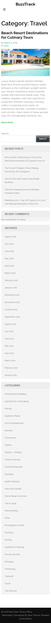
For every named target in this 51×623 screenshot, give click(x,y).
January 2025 (11, 375)
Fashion (8, 445)
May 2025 (9, 346)
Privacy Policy (25, 612)
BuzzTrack (25, 4)
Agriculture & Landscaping (17, 401)
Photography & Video (14, 525)
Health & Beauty (12, 481)
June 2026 (9, 251)
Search (5, 133)
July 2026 (9, 244)
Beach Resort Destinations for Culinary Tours (24, 35)
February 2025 (11, 368)
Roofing (8, 540)
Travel (7, 583)
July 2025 (9, 331)
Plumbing (9, 532)
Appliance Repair (12, 416)
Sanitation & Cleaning (14, 547)
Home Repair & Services (16, 496)
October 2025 (11, 309)
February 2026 (11, 280)
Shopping (9, 561)
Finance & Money (12, 459)
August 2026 (10, 236)
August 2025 (10, 324)
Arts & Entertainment (14, 423)
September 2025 (12, 317)
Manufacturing (11, 510)
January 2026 (11, 287)
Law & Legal (10, 503)
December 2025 (12, 295)
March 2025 (10, 360)
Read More (7, 122)
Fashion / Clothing (13, 452)
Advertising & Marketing (15, 394)
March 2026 (10, 273)
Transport (9, 576)
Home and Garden (13, 489)
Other (7, 518)
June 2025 (9, 339)
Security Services (12, 554)
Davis (6, 46)
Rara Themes (34, 615)
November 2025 (12, 302)
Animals (8, 408)
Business (9, 430)
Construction (10, 438)
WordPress (27, 619)
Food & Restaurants (14, 467)
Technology (10, 569)
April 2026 (9, 266)
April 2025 (9, 353)
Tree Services (11, 591)
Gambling (9, 474)
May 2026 (9, 258)
